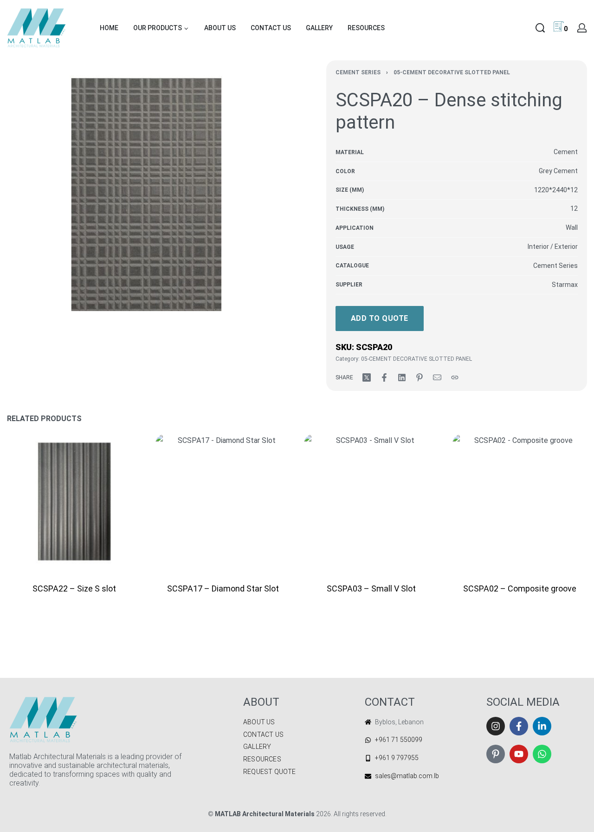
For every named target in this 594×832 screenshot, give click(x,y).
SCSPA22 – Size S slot (74, 588)
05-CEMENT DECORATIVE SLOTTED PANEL (452, 72)
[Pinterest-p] (495, 754)
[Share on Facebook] (384, 377)
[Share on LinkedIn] (402, 377)
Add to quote (379, 318)
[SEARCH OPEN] (540, 28)
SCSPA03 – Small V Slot (371, 588)
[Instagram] (495, 726)
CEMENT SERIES (358, 72)
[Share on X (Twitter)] (366, 377)
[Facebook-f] (519, 726)
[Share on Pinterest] (419, 377)
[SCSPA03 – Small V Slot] (371, 501)
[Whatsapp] (542, 754)
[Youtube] (519, 754)
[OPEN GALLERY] (146, 199)
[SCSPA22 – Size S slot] (74, 501)
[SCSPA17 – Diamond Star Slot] (222, 501)
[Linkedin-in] (542, 726)
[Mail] (437, 377)
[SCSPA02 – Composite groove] (519, 501)
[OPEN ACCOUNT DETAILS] (582, 28)
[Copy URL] (455, 377)
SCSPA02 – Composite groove (519, 588)
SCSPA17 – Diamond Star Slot (223, 588)
